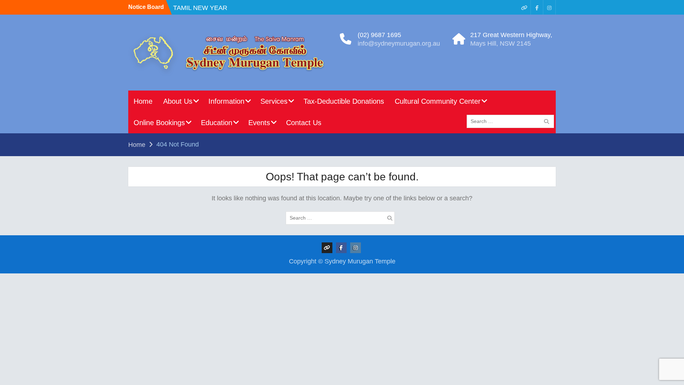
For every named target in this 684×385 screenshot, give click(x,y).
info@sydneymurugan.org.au (399, 43)
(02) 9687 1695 (379, 34)
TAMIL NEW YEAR (200, 7)
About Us (177, 101)
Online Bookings (159, 123)
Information (226, 101)
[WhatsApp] (524, 7)
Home (143, 101)
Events (259, 123)
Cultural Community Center (438, 101)
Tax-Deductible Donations (344, 101)
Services (273, 101)
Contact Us (303, 123)
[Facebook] (536, 7)
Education (216, 123)
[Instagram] (549, 7)
